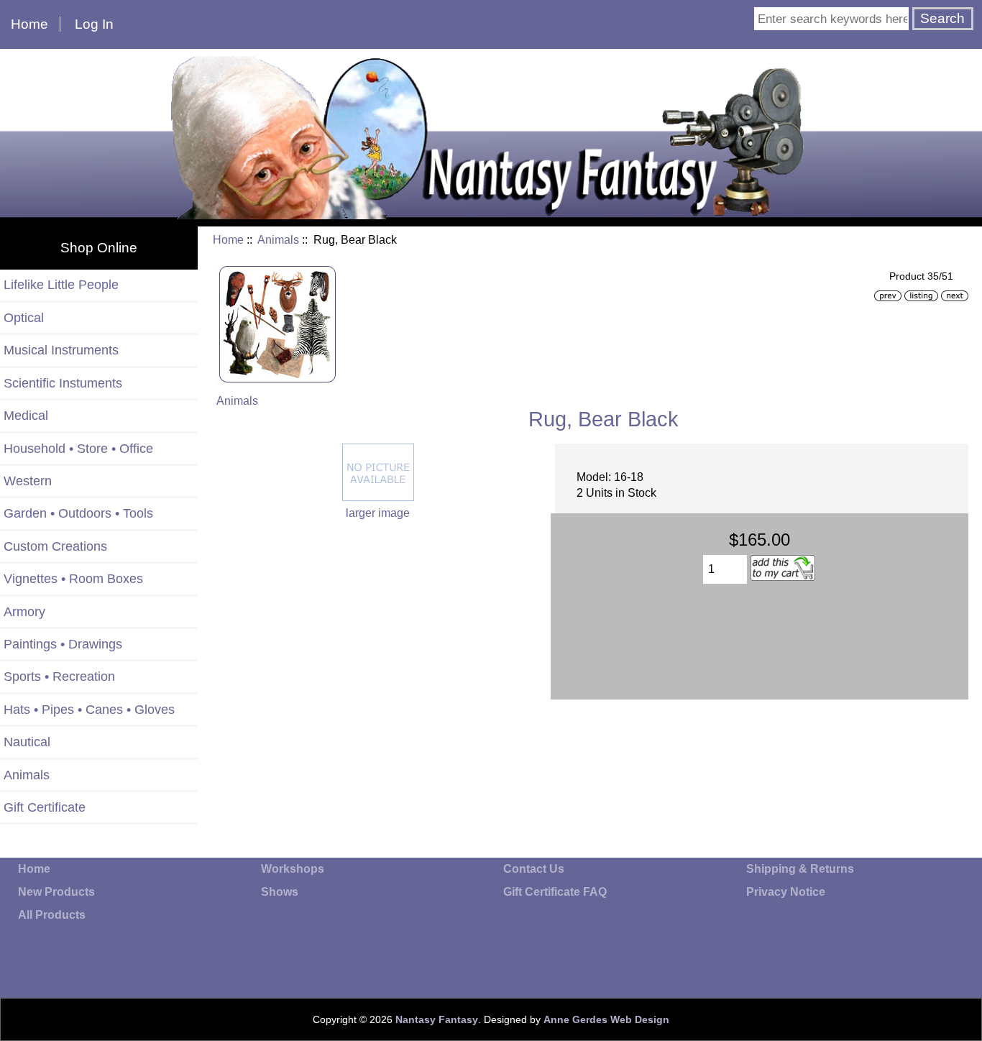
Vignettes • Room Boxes (73, 579)
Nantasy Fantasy (436, 1019)
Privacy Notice (785, 892)
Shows (279, 892)
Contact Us (533, 869)
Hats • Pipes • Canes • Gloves (89, 709)
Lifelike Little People (61, 285)
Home (29, 24)
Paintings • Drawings (63, 644)
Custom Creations (55, 546)
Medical (26, 415)
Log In (94, 24)
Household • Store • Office (78, 448)
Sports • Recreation (59, 676)
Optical (24, 318)
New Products (56, 892)
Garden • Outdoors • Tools (78, 513)
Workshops (292, 869)
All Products (52, 915)
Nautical (27, 742)
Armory (24, 612)
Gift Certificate (45, 807)
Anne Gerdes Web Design (606, 1019)
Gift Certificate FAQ (555, 892)
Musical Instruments (61, 350)
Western (28, 481)
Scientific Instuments (63, 383)
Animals (278, 240)
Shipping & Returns (800, 869)
